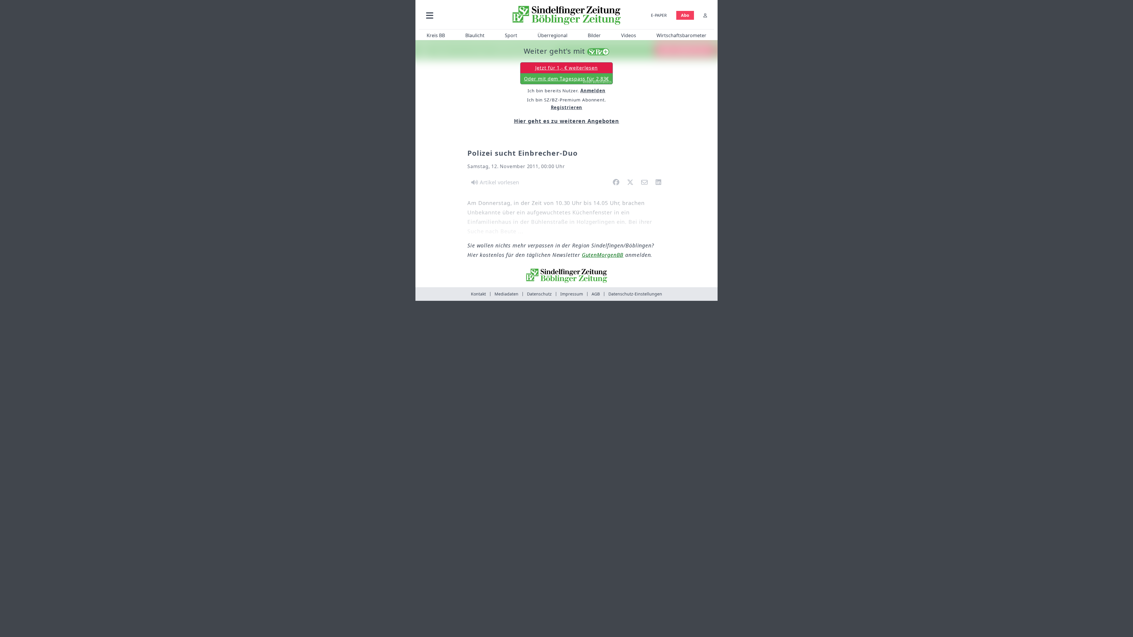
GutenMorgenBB (603, 254)
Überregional (552, 35)
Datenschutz (539, 294)
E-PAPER (659, 15)
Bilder (594, 35)
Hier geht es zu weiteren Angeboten (566, 120)
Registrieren (566, 107)
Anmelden (592, 90)
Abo (685, 15)
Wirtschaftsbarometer (681, 35)
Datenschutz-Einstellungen (635, 294)
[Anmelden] (705, 15)
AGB (596, 294)
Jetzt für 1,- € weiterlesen (566, 68)
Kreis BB (436, 35)
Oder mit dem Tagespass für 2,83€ (568, 79)
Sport (511, 35)
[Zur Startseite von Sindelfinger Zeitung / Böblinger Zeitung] (567, 15)
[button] (461, 15)
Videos (628, 35)
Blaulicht (474, 35)
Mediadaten (506, 294)
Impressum (571, 294)
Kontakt (478, 294)
